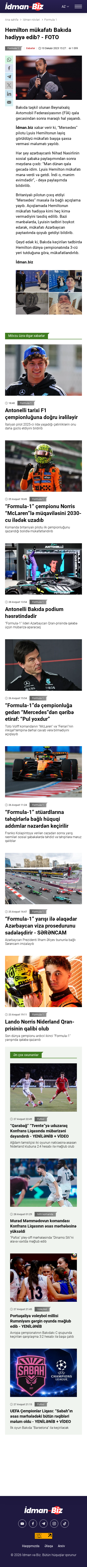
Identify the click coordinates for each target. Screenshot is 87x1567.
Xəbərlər (30, 48)
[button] (9, 60)
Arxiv (61, 1546)
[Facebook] (33, 1523)
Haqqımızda (30, 1546)
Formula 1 (13, 48)
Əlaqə (49, 1546)
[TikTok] (64, 1523)
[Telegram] (43, 1523)
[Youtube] (22, 1523)
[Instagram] (54, 1523)
